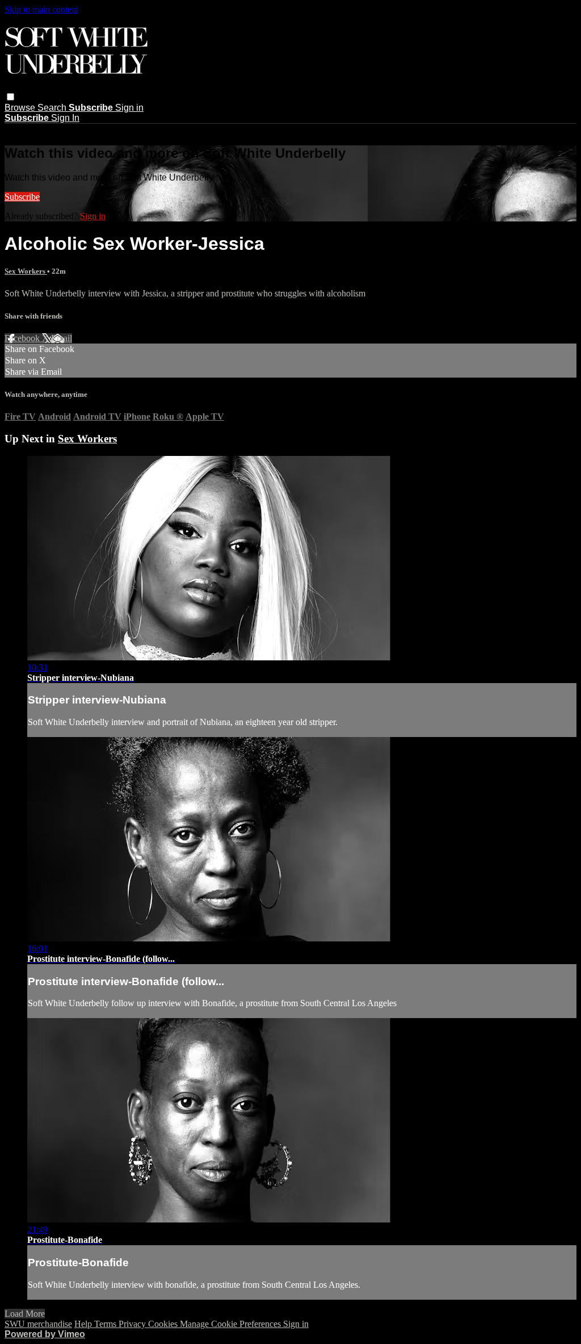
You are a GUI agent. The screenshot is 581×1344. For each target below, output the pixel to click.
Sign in (129, 107)
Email (61, 338)
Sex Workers (26, 271)
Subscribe (22, 197)
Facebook (23, 338)
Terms (106, 1324)
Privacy (133, 1324)
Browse (21, 107)
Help (84, 1324)
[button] (10, 97)
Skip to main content (41, 9)
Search (53, 107)
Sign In (65, 118)
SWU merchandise (38, 1324)
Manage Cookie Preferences (231, 1324)
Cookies (164, 1324)
